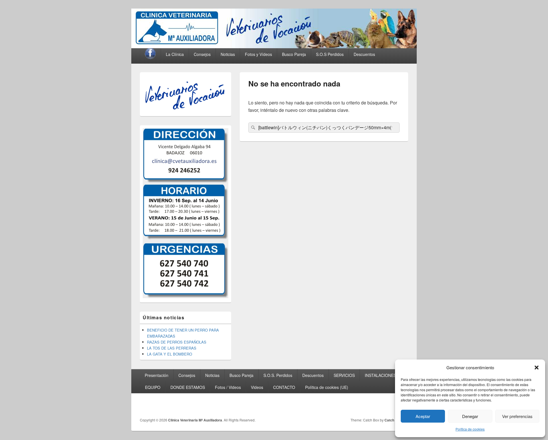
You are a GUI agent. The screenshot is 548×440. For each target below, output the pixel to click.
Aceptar (423, 416)
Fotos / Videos (228, 387)
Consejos (202, 54)
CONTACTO (284, 387)
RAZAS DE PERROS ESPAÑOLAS (176, 342)
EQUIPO (152, 387)
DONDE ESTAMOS (187, 387)
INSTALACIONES (380, 375)
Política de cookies (470, 429)
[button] (536, 367)
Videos (257, 387)
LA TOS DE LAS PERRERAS (171, 348)
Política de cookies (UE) (326, 387)
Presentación (156, 375)
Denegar (470, 416)
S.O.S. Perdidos (277, 375)
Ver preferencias (517, 416)
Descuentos (364, 54)
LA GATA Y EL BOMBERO (169, 354)
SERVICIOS (344, 375)
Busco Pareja (241, 375)
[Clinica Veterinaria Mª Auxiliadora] (274, 46)
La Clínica (175, 54)
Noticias (228, 54)
